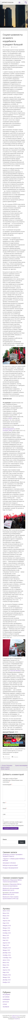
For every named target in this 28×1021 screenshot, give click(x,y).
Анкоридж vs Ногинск (9, 863)
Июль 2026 (6, 913)
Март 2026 (6, 923)
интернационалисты (9, 428)
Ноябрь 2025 (6, 930)
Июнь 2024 (6, 965)
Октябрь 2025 (7, 933)
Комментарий (7, 784)
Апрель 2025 (6, 943)
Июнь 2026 (6, 915)
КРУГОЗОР (7, 757)
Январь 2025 (6, 950)
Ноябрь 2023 (6, 982)
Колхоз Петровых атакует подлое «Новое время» (6, 767)
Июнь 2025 (6, 938)
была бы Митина (15, 670)
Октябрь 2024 (7, 955)
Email (5, 808)
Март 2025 (6, 945)
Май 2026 (5, 918)
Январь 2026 (6, 928)
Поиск (5, 839)
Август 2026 (6, 910)
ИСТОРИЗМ (6, 997)
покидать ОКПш (7, 430)
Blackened (15, 47)
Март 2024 (6, 972)
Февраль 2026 (7, 925)
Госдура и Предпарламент (10, 868)
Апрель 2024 (6, 970)
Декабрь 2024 (7, 952)
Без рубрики (6, 994)
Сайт (4, 814)
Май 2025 (5, 940)
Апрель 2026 (6, 920)
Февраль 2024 (7, 975)
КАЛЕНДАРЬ (6, 999)
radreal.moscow (7, 2)
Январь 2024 (6, 977)
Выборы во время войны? (10, 865)
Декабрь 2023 (7, 980)
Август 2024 (6, 960)
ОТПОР (5, 1004)
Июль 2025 (6, 935)
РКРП (10, 418)
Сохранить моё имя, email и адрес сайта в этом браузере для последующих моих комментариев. (13, 823)
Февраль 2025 (7, 947)
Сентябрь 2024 (7, 957)
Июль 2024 (6, 962)
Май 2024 (5, 967)
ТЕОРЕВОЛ (6, 1007)
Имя (4, 802)
